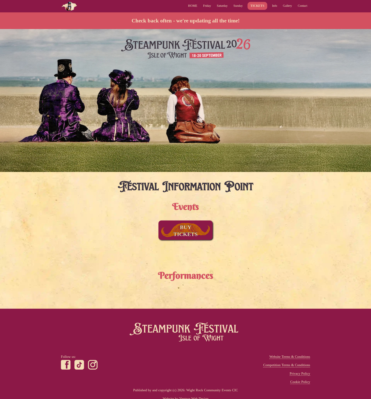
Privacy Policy (300, 373)
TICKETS (257, 5)
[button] (274, 6)
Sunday (238, 5)
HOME (192, 5)
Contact (302, 5)
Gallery (287, 5)
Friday (207, 5)
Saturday (222, 5)
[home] (69, 6)
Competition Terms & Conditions (286, 365)
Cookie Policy (300, 382)
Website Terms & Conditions (289, 357)
